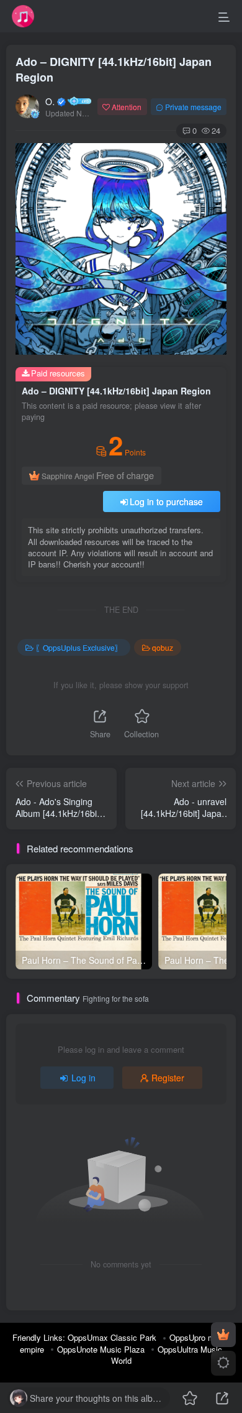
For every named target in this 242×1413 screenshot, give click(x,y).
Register (167, 1077)
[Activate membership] (223, 1334)
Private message (193, 106)
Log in (83, 1077)
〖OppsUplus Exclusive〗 (78, 647)
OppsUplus (50, 101)
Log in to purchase (166, 501)
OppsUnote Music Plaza (101, 1349)
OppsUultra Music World (167, 1355)
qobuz (162, 647)
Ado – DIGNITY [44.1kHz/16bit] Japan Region (114, 69)
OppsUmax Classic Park (112, 1337)
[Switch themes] (223, 1363)
